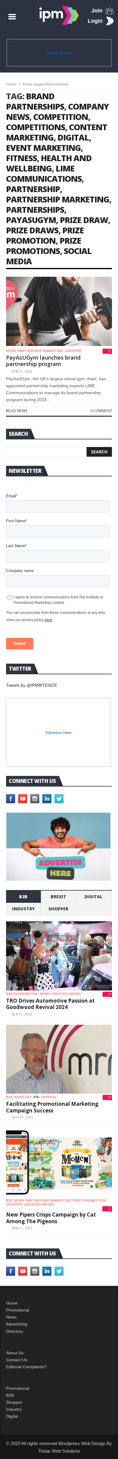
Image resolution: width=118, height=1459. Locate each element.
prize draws (32, 230)
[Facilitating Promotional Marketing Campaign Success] (59, 1059)
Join (97, 11)
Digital (93, 896)
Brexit (58, 896)
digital (73, 137)
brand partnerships (35, 101)
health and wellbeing (49, 163)
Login (95, 21)
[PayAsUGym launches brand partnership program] (59, 311)
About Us (15, 1352)
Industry (13, 1409)
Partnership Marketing (40, 351)
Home (11, 84)
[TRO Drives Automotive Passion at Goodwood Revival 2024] (59, 955)
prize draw (84, 219)
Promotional (17, 1310)
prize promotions (43, 245)
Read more (17, 411)
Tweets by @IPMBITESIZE (31, 685)
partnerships (35, 209)
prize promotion (45, 235)
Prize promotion (89, 1200)
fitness (21, 158)
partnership (33, 189)
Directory (14, 1331)
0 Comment (101, 411)
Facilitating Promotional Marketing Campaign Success (52, 1107)
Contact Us (16, 1359)
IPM (36, 1097)
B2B (10, 1395)
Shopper (14, 1402)
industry (23, 909)
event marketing (43, 147)
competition (60, 116)
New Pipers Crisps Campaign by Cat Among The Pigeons (51, 1218)
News (11, 351)
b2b (23, 896)
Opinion (48, 1097)
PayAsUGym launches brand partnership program (43, 361)
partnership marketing (57, 199)
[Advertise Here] (58, 846)
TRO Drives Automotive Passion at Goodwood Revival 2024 (50, 1004)
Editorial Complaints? (26, 1366)
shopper (73, 351)
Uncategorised (66, 994)
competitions (35, 127)
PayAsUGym (31, 219)
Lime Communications (44, 173)
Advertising (16, 1324)
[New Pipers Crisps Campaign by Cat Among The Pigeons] (59, 1162)
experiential (26, 994)
